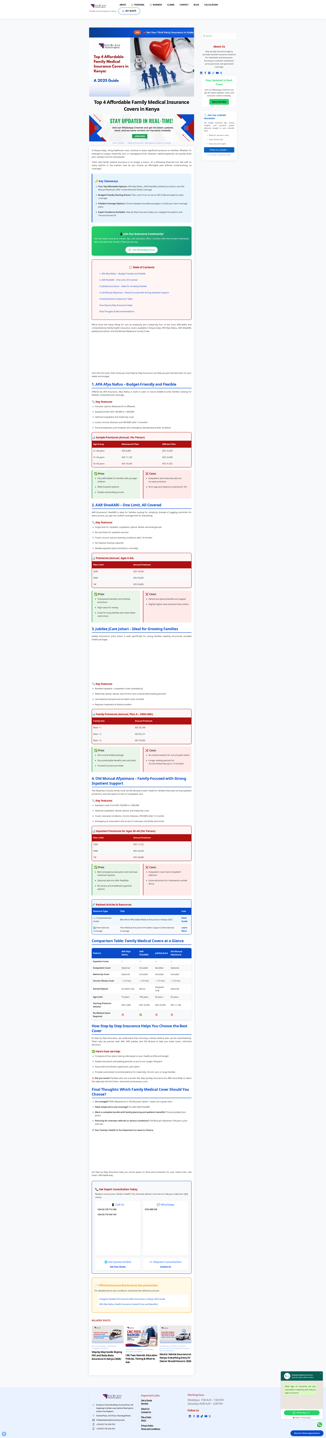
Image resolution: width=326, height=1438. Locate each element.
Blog (196, 4)
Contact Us (165, 1266)
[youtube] (216, 71)
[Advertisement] (142, 352)
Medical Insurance (136, 143)
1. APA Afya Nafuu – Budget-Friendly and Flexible (122, 273)
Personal (139, 4)
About (123, 4)
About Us (145, 1408)
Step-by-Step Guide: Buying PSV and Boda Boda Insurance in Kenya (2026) (107, 1355)
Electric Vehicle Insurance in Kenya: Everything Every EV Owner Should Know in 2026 (175, 1357)
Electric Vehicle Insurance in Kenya (174, 1348)
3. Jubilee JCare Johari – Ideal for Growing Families (123, 286)
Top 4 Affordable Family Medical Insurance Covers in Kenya (141, 105)
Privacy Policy (147, 1425)
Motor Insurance (99, 1346)
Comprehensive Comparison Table (115, 298)
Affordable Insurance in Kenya (158, 143)
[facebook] (204, 71)
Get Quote (130, 11)
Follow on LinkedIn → (219, 150)
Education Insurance (134, 1349)
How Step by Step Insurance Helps (115, 305)
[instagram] (208, 71)
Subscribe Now (219, 102)
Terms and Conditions (151, 1429)
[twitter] (220, 71)
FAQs (143, 1420)
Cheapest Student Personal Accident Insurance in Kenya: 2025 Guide (132, 1299)
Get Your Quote (118, 1266)
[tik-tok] (212, 71)
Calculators (211, 4)
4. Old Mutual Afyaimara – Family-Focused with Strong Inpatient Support (134, 292)
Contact (184, 4)
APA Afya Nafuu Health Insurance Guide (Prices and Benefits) (128, 1304)
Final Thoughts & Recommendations (116, 311)
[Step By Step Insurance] (99, 7)
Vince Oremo (118, 143)
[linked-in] (200, 71)
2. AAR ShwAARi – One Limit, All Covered (118, 279)
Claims (170, 4)
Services (144, 1403)
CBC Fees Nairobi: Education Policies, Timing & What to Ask (141, 1359)
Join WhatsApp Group (141, 249)
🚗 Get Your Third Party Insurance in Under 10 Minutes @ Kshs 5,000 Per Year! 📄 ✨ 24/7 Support (126, 32)
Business (157, 4)
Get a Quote (146, 1400)
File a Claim (146, 1417)
